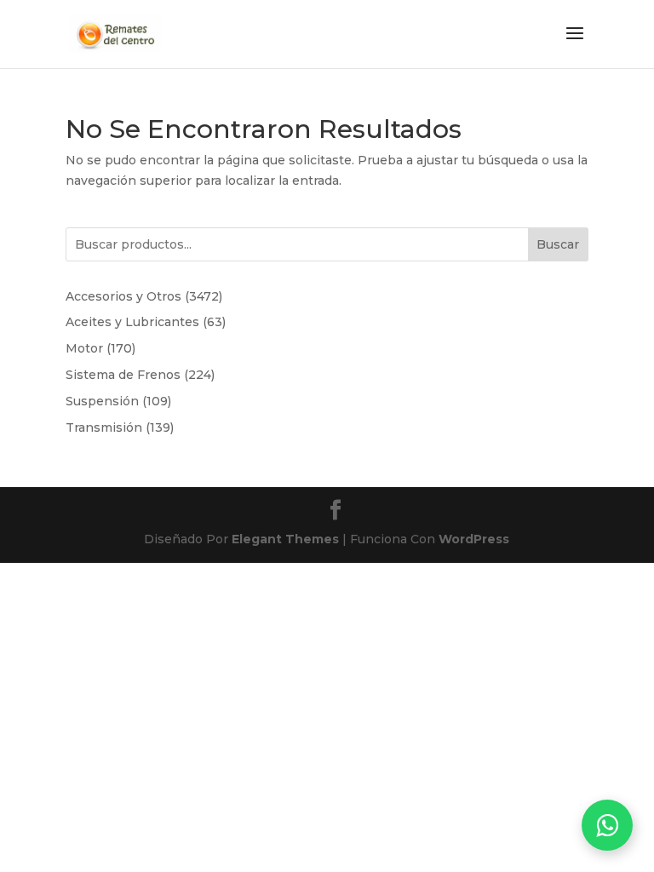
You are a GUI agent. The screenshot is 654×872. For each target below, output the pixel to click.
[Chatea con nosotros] (607, 825)
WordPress (474, 539)
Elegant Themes (285, 539)
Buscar (557, 244)
